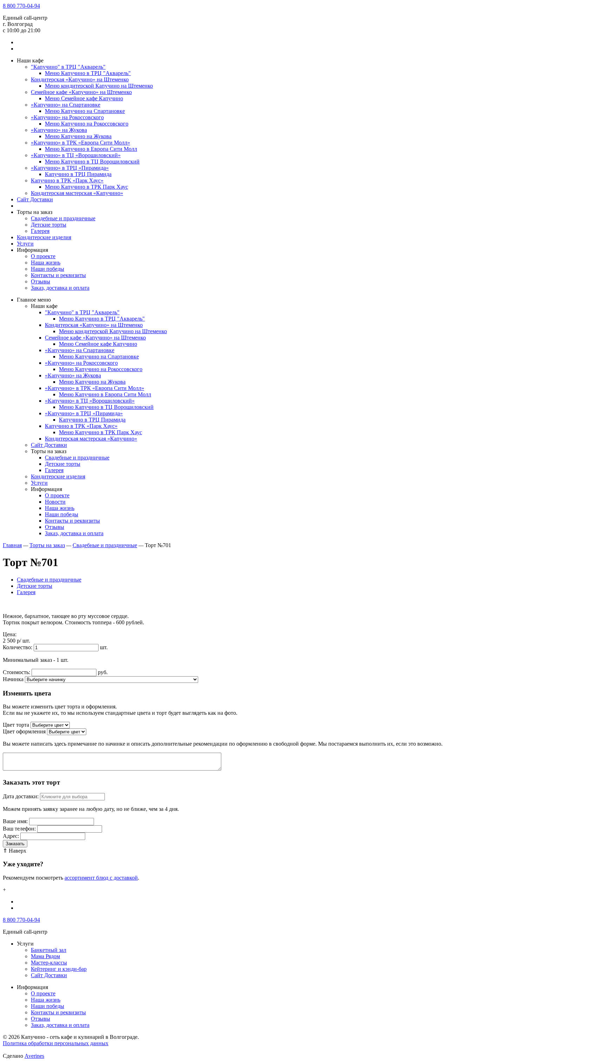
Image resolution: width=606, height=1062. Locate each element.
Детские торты (48, 225)
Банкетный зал (48, 950)
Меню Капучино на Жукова (78, 136)
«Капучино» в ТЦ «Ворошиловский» (76, 155)
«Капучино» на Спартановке (65, 105)
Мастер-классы (49, 963)
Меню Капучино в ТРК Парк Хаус (86, 187)
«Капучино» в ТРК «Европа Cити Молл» (80, 143)
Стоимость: (16, 672)
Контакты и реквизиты (58, 275)
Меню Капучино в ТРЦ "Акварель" (88, 73)
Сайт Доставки (35, 199)
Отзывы (40, 281)
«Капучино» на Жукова (59, 130)
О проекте (43, 256)
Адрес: (11, 836)
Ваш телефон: (19, 829)
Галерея (40, 231)
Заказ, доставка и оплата (60, 288)
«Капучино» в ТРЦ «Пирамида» (70, 168)
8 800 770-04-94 (21, 6)
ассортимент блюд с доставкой (101, 878)
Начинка (13, 679)
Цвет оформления (24, 731)
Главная (12, 545)
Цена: (9, 634)
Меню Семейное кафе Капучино (84, 98)
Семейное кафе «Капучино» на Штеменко (81, 92)
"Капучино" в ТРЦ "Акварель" (68, 67)
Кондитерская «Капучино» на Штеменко (80, 79)
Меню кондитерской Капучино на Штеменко (99, 86)
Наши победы (47, 269)
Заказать (15, 843)
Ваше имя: (15, 821)
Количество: (17, 647)
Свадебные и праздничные (63, 218)
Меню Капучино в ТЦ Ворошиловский (92, 161)
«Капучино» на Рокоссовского (67, 117)
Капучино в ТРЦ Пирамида (78, 174)
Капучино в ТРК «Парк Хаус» (67, 180)
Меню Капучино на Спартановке (85, 111)
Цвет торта (16, 725)
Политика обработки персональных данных (55, 1043)
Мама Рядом (45, 956)
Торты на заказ (47, 545)
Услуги (25, 244)
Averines (34, 1056)
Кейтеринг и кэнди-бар (59, 969)
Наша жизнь (45, 263)
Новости (55, 502)
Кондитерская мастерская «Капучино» (77, 193)
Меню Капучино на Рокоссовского (86, 124)
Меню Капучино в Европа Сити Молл (91, 149)
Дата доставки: (21, 796)
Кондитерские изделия (44, 237)
